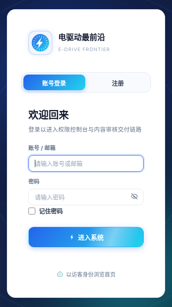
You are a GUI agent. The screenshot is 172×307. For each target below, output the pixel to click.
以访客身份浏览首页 (91, 274)
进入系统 (91, 237)
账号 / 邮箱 (41, 148)
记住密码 (51, 210)
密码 (33, 181)
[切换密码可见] (134, 197)
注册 (118, 83)
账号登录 (54, 83)
